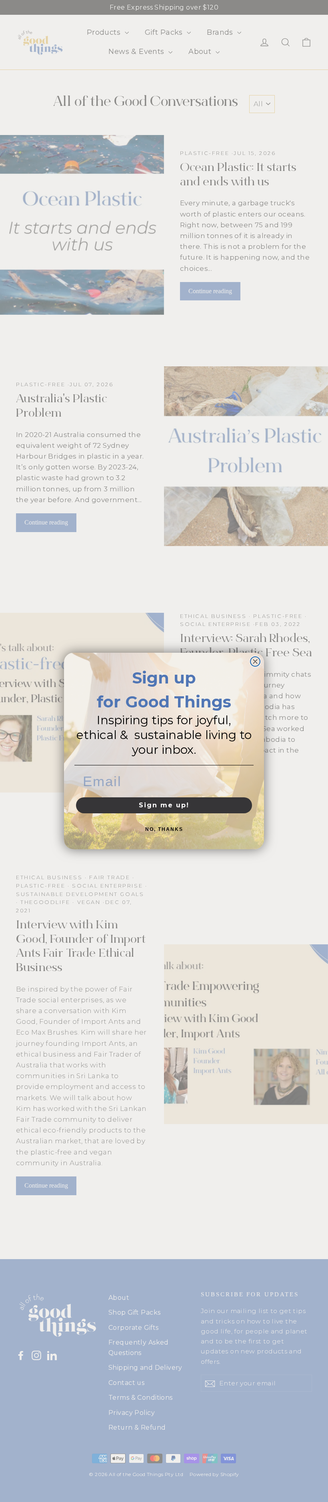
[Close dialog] (255, 661)
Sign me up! (164, 805)
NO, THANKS (164, 829)
